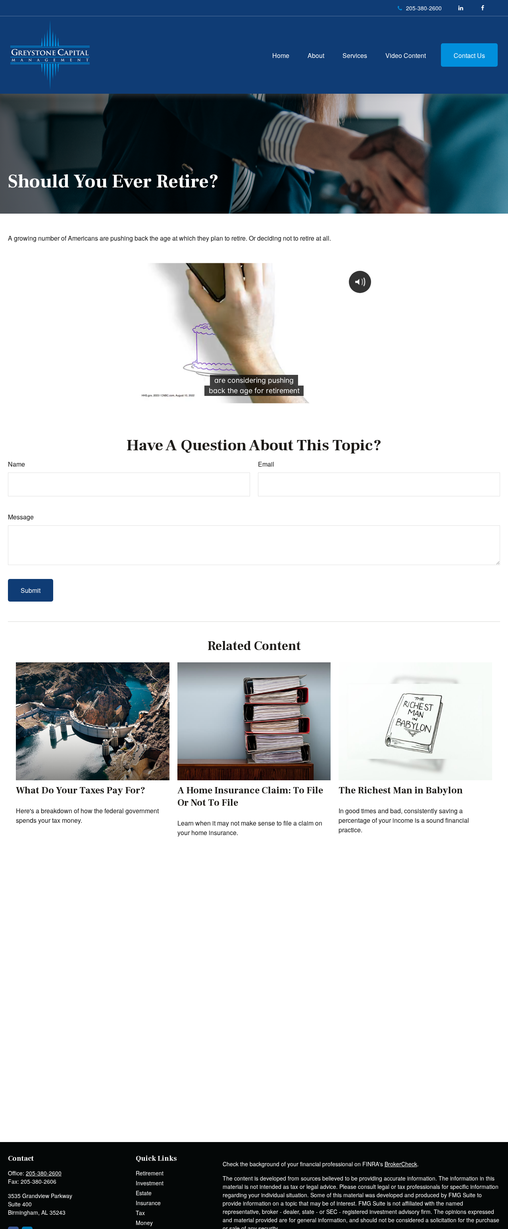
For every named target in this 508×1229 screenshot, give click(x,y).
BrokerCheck (401, 1164)
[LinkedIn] (461, 8)
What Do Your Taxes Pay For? (80, 790)
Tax (140, 1213)
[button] (280, 55)
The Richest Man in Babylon (401, 790)
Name (16, 464)
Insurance (148, 1203)
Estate (144, 1193)
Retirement (150, 1173)
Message (21, 516)
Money (144, 1223)
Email (266, 464)
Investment (150, 1183)
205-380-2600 (424, 8)
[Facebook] (482, 8)
